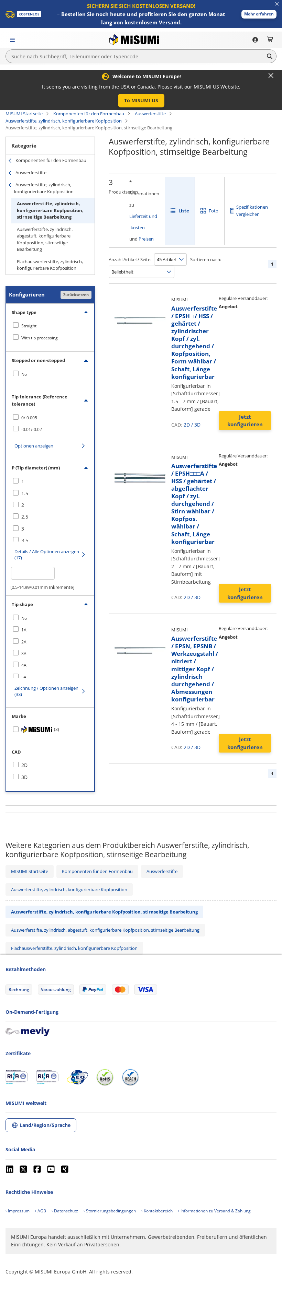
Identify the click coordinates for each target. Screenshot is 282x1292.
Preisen (146, 239)
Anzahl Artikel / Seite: (130, 259)
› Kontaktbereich (157, 1211)
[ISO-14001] (47, 1077)
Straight (28, 326)
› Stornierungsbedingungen (110, 1211)
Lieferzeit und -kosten (143, 222)
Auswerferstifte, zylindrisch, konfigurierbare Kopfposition (64, 121)
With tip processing (39, 338)
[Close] (270, 75)
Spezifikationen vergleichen (252, 210)
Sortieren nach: (205, 259)
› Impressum (18, 1211)
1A (23, 630)
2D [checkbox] (24, 765)
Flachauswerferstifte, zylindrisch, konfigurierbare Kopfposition (50, 264)
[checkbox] (50, 326)
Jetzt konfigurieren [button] (245, 420)
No (24, 374)
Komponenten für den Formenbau (88, 113)
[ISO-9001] (17, 1077)
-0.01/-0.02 (31, 429)
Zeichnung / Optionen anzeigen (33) (46, 691)
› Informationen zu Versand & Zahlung (214, 1211)
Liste (183, 211)
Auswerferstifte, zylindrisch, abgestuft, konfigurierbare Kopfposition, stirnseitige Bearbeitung (45, 239)
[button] (258, 14)
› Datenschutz (65, 1211)
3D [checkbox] (24, 777)
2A (23, 642)
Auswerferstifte (150, 113)
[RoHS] (104, 1077)
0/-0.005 (29, 418)
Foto (213, 211)
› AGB (40, 1211)
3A (23, 653)
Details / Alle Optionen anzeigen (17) (46, 554)
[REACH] (130, 1077)
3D (197, 424)
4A (23, 665)
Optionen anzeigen (33, 446)
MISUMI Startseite (24, 113)
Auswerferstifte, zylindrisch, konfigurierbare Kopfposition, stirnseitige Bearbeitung (50, 210)
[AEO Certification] (77, 1077)
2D (187, 424)
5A (23, 677)
